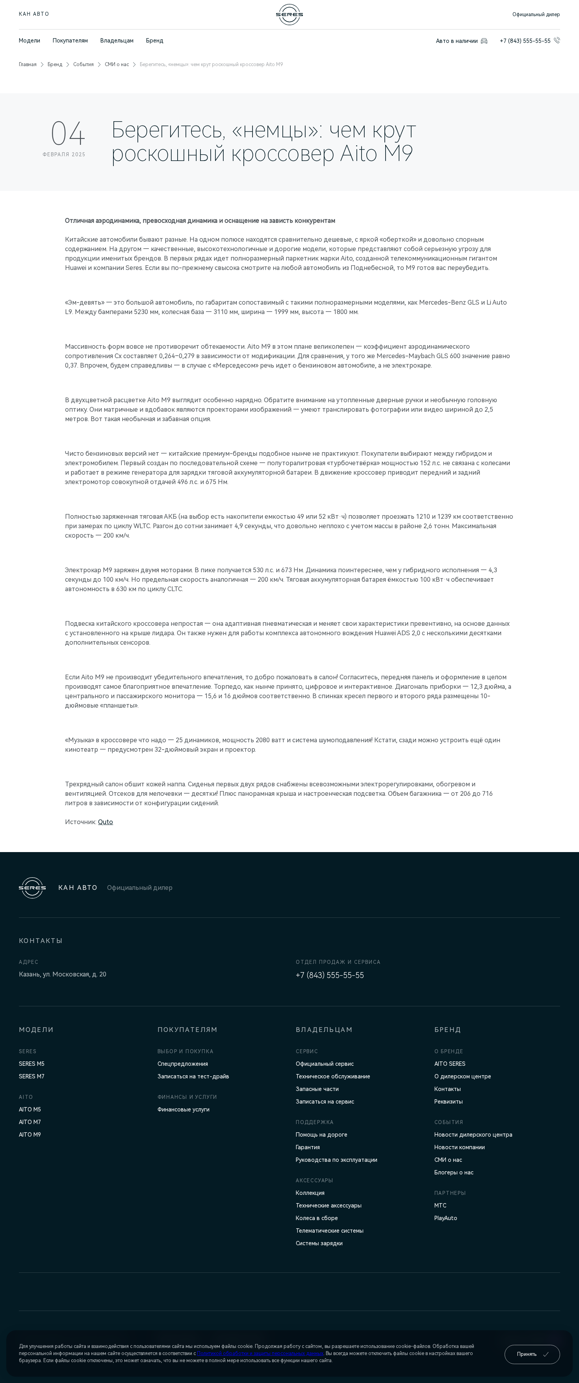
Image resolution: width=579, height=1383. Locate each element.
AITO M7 (30, 1122)
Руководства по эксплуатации (336, 1160)
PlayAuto (445, 1218)
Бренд (154, 40)
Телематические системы (330, 1231)
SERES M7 (32, 1076)
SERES (28, 1051)
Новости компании (459, 1147)
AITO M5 (30, 1109)
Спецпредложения (183, 1064)
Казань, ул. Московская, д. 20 (62, 974)
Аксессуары (315, 1180)
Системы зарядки (319, 1243)
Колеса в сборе (317, 1218)
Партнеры (450, 1193)
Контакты (447, 1089)
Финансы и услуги (188, 1097)
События (83, 64)
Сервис (307, 1051)
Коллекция (310, 1193)
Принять (526, 1354)
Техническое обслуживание (333, 1076)
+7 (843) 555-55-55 (330, 975)
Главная (28, 64)
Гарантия (308, 1147)
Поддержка (315, 1122)
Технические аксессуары (329, 1205)
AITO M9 (30, 1135)
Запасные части (317, 1089)
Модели (29, 40)
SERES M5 (32, 1064)
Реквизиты (448, 1101)
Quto (105, 822)
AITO (26, 1097)
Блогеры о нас (453, 1172)
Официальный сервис (325, 1064)
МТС (440, 1205)
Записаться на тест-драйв (193, 1076)
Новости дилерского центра (473, 1135)
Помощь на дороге (321, 1135)
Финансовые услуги (184, 1109)
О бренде (449, 1051)
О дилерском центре (462, 1076)
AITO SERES (450, 1064)
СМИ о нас (117, 64)
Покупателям (70, 40)
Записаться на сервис (325, 1101)
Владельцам (117, 40)
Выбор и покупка (186, 1051)
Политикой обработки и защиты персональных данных (260, 1353)
